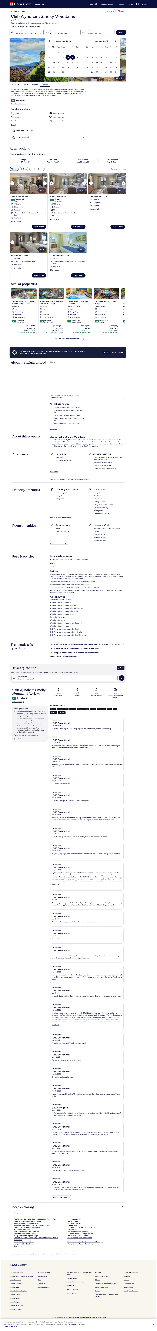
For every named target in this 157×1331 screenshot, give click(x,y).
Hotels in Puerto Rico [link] (17, 1305)
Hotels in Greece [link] (15, 1309)
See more (53, 429)
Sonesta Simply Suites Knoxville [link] (26, 1223)
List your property (108, 4)
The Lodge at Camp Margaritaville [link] (27, 1227)
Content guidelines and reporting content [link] (106, 1295)
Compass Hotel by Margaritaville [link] (80, 1234)
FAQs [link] (39, 1280)
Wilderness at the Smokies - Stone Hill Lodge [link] (85, 1242)
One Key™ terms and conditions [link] (105, 1283)
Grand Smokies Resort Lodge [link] (25, 1234)
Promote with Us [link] (72, 1289)
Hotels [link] (13, 1254)
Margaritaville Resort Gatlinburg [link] (80, 1244)
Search (121, 32)
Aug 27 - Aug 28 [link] (23, 162)
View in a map (56, 397)
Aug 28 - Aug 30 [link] (83, 162)
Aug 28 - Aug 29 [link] (53, 162)
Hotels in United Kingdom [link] (18, 1291)
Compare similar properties (69, 339)
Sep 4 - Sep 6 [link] (112, 162)
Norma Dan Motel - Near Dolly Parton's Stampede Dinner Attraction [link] (36, 1239)
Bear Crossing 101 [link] (74, 1219)
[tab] (17, 1212)
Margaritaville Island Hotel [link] (77, 1236)
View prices (39, 227)
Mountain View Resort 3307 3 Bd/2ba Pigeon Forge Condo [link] (36, 1225)
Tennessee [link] (38, 1254)
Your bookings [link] (42, 1276)
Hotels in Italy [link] (14, 1287)
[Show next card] (125, 311)
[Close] (153, 1324)
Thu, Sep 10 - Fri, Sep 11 (59, 33)
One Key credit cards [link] (131, 1291)
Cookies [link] (97, 1291)
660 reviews (17, 702)
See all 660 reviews (18, 104)
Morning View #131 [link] (74, 1223)
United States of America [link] (25, 1254)
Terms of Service (10, 1326)
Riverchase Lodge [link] (21, 1246)
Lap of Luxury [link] (72, 1221)
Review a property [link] (44, 1287)
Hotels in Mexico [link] (15, 1280)
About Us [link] (127, 1276)
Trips (131, 4)
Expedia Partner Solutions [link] (75, 1282)
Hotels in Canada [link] (15, 1283)
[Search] (121, 678)
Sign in (144, 4)
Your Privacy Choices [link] (101, 1287)
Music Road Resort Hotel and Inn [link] (26, 1231)
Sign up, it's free (117, 352)
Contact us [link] (41, 1283)
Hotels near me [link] (129, 1283)
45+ (121, 78)
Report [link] (19, 739)
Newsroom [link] (70, 1285)
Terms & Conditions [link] (101, 1276)
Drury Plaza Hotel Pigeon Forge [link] (26, 1236)
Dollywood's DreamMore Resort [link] (79, 1238)
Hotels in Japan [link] (15, 1302)
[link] (120, 11)
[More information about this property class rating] (18, 20)
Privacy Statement (75, 1324)
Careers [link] (126, 1280)
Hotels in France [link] (15, 1294)
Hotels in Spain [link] (15, 1298)
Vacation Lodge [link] (73, 1229)
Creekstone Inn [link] (73, 1225)
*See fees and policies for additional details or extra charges (70, 480)
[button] (58, 52)
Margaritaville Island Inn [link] (23, 1244)
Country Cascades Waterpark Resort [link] (28, 1221)
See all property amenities (60, 517)
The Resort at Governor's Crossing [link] (81, 1227)
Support (122, 4)
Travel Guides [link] (128, 1287)
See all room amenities (59, 544)
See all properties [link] (21, 11)
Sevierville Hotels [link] (48, 1254)
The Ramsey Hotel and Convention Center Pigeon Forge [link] (35, 1219)
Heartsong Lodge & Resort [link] (77, 1231)
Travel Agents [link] (71, 1293)
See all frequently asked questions (63, 656)
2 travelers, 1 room (93, 33)
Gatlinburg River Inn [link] (22, 1229)
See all (13, 125)
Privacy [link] (97, 1280)
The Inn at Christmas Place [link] (24, 1242)
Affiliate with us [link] (72, 1278)
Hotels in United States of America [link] (21, 1276)
